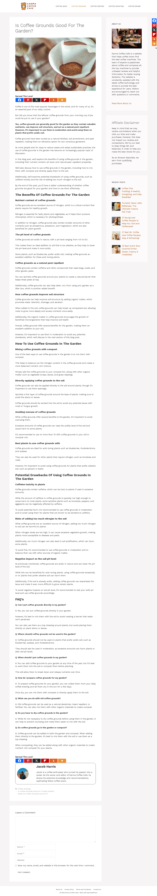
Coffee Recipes (97, 6)
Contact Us (97, 889)
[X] (37, 100)
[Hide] (156, 48)
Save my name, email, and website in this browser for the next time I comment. (56, 865)
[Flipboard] (45, 100)
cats (64, 285)
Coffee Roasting (116, 6)
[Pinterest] (28, 100)
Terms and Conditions (83, 889)
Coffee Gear (61, 6)
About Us (59, 889)
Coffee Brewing (78, 6)
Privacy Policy (69, 889)
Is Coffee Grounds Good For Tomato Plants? (36, 791)
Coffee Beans (134, 6)
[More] (62, 100)
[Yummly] (54, 100)
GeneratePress (92, 892)
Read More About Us (121, 103)
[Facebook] (20, 100)
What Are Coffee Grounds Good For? (33, 794)
